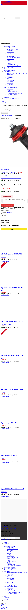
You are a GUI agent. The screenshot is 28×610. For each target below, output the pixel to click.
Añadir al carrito (7, 205)
